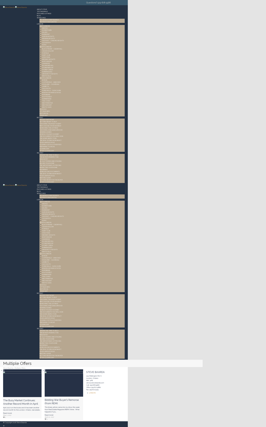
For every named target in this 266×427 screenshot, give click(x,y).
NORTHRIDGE (47, 61)
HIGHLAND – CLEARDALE (50, 84)
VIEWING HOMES (45, 132)
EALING (44, 32)
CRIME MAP (43, 115)
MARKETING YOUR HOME (48, 167)
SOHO (44, 45)
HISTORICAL (43, 113)
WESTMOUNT (47, 105)
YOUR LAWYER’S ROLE (47, 142)
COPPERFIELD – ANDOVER (51, 82)
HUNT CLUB (46, 55)
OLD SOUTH (46, 88)
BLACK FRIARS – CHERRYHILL (52, 49)
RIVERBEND (46, 94)
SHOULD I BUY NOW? (46, 119)
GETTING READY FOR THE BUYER (51, 180)
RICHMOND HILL (48, 65)
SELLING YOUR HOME (46, 163)
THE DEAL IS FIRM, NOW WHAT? (50, 173)
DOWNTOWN (47, 30)
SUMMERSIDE (46, 99)
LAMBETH (45, 86)
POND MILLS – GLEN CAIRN (51, 90)
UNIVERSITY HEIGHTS (50, 74)
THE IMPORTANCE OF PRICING (50, 165)
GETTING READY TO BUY (48, 121)
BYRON (44, 80)
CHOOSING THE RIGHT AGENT (50, 124)
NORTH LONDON (45, 47)
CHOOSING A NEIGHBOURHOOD (51, 130)
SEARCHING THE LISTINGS (48, 128)
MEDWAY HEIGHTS (48, 59)
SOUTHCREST (47, 97)
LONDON (40, 24)
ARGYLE (45, 28)
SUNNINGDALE (47, 72)
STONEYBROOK (47, 67)
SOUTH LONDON (45, 78)
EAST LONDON (44, 26)
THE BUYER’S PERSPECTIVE (49, 157)
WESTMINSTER (47, 103)
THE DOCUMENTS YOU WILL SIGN (51, 136)
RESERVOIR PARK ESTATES (51, 92)
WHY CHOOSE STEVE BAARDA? (50, 126)
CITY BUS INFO (44, 111)
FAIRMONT (46, 34)
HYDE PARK (46, 57)
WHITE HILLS (46, 76)
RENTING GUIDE (45, 178)
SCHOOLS (42, 109)
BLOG (39, 15)
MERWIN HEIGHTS (48, 38)
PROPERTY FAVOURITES (48, 22)
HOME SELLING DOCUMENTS (49, 171)
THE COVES (46, 101)
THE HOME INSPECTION (47, 138)
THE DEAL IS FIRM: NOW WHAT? (50, 140)
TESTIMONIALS (42, 11)
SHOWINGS (43, 169)
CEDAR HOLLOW (48, 51)
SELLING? (40, 153)
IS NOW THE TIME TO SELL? (49, 155)
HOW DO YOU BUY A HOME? (49, 134)
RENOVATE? (43, 159)
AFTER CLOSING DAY (46, 151)
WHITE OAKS (46, 107)
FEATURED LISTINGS (44, 13)
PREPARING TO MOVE (47, 146)
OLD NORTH (46, 42)
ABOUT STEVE (42, 9)
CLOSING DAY (44, 149)
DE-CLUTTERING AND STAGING (50, 161)
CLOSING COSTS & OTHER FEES (50, 144)
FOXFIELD (45, 53)
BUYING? (40, 117)
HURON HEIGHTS (48, 36)
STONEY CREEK (47, 69)
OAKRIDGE (46, 63)
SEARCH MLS (41, 18)
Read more (7, 413)
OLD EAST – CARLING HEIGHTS (53, 40)
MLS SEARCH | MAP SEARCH (49, 20)
